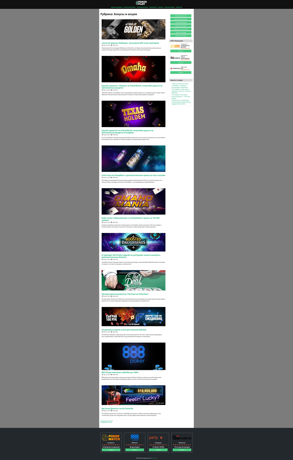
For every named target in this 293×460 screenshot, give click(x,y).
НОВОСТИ (179, 7)
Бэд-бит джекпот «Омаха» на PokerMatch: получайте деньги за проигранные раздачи (132, 86)
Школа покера (181, 32)
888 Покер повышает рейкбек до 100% (120, 372)
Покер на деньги (181, 16)
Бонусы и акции (180, 26)
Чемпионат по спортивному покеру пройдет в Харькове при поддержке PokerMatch (181, 102)
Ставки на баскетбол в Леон (180, 84)
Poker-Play (115, 45)
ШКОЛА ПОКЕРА (170, 7)
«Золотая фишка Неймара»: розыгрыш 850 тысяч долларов (130, 43)
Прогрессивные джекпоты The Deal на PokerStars (125, 294)
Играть (180, 51)
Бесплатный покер (181, 19)
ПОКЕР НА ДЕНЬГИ (116, 7)
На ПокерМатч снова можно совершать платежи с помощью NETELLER (181, 91)
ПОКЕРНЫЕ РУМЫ (142, 7)
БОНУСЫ (160, 7)
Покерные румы (180, 22)
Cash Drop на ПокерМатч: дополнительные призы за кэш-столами (133, 175)
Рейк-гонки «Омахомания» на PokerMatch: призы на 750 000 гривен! (131, 219)
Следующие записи (106, 422)
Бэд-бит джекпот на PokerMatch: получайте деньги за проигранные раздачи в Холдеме (127, 131)
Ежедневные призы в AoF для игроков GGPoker (124, 329)
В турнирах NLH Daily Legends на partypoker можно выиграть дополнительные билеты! (131, 256)
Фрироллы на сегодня (180, 29)
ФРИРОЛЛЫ (153, 7)
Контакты (154, 458)
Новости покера (180, 36)
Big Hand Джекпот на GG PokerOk (117, 408)
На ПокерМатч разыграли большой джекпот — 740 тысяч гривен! (181, 96)
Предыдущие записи (106, 421)
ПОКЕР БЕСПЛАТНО (130, 7)
